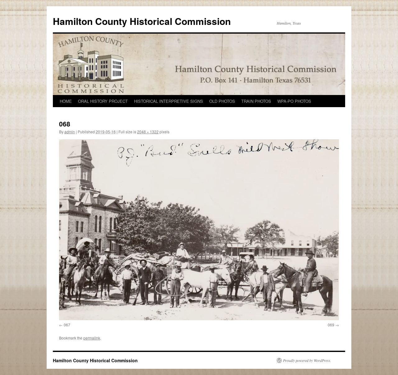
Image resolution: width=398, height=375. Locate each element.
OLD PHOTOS (222, 101)
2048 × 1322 (148, 131)
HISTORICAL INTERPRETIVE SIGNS (168, 101)
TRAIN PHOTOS (256, 101)
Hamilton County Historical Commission (142, 21)
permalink (91, 337)
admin (69, 131)
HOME (66, 101)
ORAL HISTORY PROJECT (103, 101)
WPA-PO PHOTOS (294, 101)
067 (67, 324)
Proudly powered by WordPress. (307, 360)
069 (331, 324)
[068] (199, 229)
